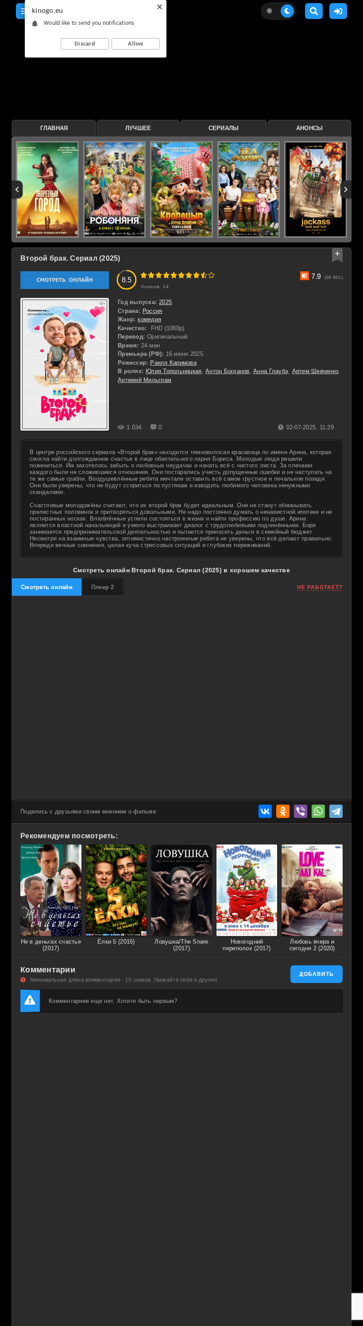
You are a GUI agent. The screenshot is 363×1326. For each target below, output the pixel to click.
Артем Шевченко (315, 371)
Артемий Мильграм (144, 380)
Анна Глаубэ (270, 371)
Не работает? (320, 587)
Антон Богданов (227, 371)
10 (211, 275)
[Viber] (300, 811)
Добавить (316, 974)
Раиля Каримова (173, 362)
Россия (152, 311)
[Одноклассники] (283, 811)
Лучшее (138, 128)
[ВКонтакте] (265, 811)
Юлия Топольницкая (173, 371)
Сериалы (224, 128)
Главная (54, 128)
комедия (149, 319)
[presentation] (17, 189)
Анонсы (309, 128)
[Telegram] (336, 811)
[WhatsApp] (318, 811)
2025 (165, 302)
